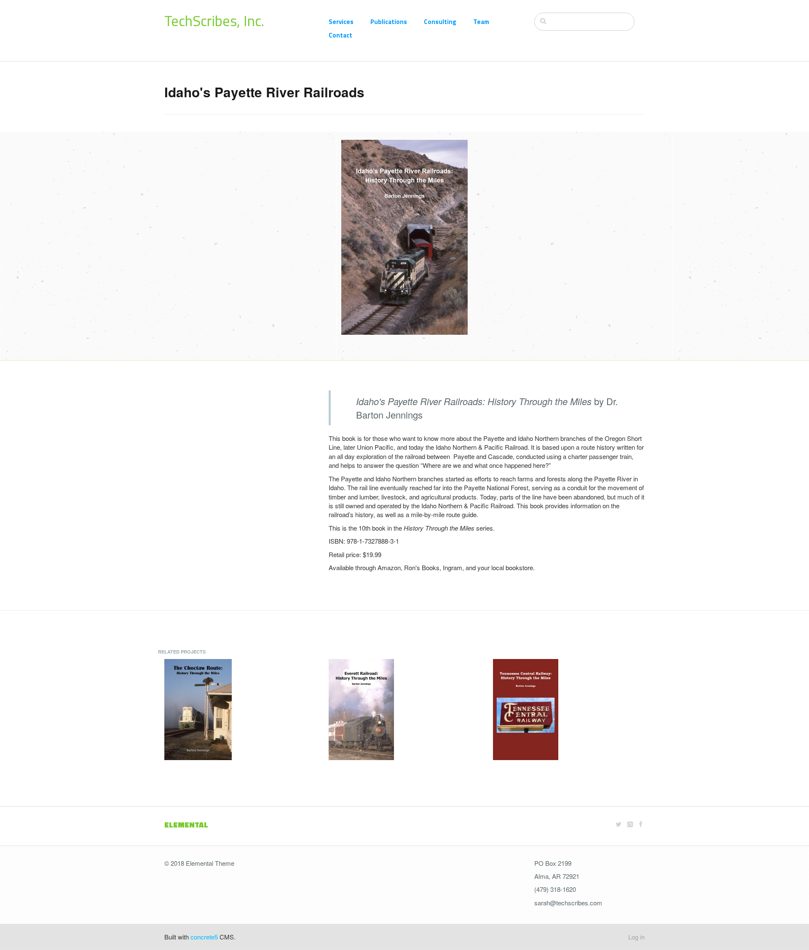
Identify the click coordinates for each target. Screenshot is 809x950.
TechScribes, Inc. (214, 21)
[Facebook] (641, 823)
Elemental (186, 824)
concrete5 (204, 936)
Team (481, 22)
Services (341, 22)
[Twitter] (618, 823)
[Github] (630, 823)
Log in (636, 936)
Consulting (440, 22)
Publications (388, 22)
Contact (340, 35)
